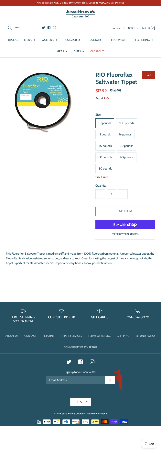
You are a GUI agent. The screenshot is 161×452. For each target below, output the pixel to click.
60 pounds (126, 157)
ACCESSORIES (74, 39)
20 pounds (105, 146)
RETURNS (48, 335)
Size (98, 114)
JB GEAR (13, 39)
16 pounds (125, 134)
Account (117, 27)
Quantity (100, 185)
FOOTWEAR (120, 39)
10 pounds (105, 123)
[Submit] (110, 380)
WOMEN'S (49, 39)
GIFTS (79, 51)
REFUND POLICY (145, 335)
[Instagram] (54, 27)
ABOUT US (11, 335)
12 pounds (105, 134)
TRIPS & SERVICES (71, 335)
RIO (106, 98)
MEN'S (29, 39)
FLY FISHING (144, 39)
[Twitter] (43, 27)
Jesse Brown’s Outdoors (73, 413)
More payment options (125, 233)
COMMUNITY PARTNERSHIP (80, 347)
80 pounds (105, 168)
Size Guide (102, 177)
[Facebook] (49, 27)
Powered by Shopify (97, 413)
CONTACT (30, 335)
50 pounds (105, 157)
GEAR (62, 51)
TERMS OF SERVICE (99, 335)
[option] (43, 102)
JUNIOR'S (97, 39)
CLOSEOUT (97, 51)
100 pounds (126, 123)
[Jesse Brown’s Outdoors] (80, 14)
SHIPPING (123, 335)
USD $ (131, 27)
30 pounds (126, 146)
